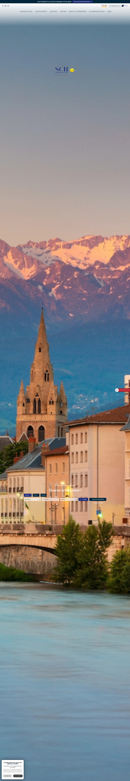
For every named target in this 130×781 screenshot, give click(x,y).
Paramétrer (7, 776)
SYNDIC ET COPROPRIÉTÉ (78, 11)
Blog (109, 11)
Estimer (43, 495)
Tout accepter (18, 776)
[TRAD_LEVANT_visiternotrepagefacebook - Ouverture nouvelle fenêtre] (2, 6)
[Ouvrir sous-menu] (33, 11)
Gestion (63, 11)
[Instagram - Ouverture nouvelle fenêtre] (8, 6)
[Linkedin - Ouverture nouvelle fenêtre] (5, 6)
